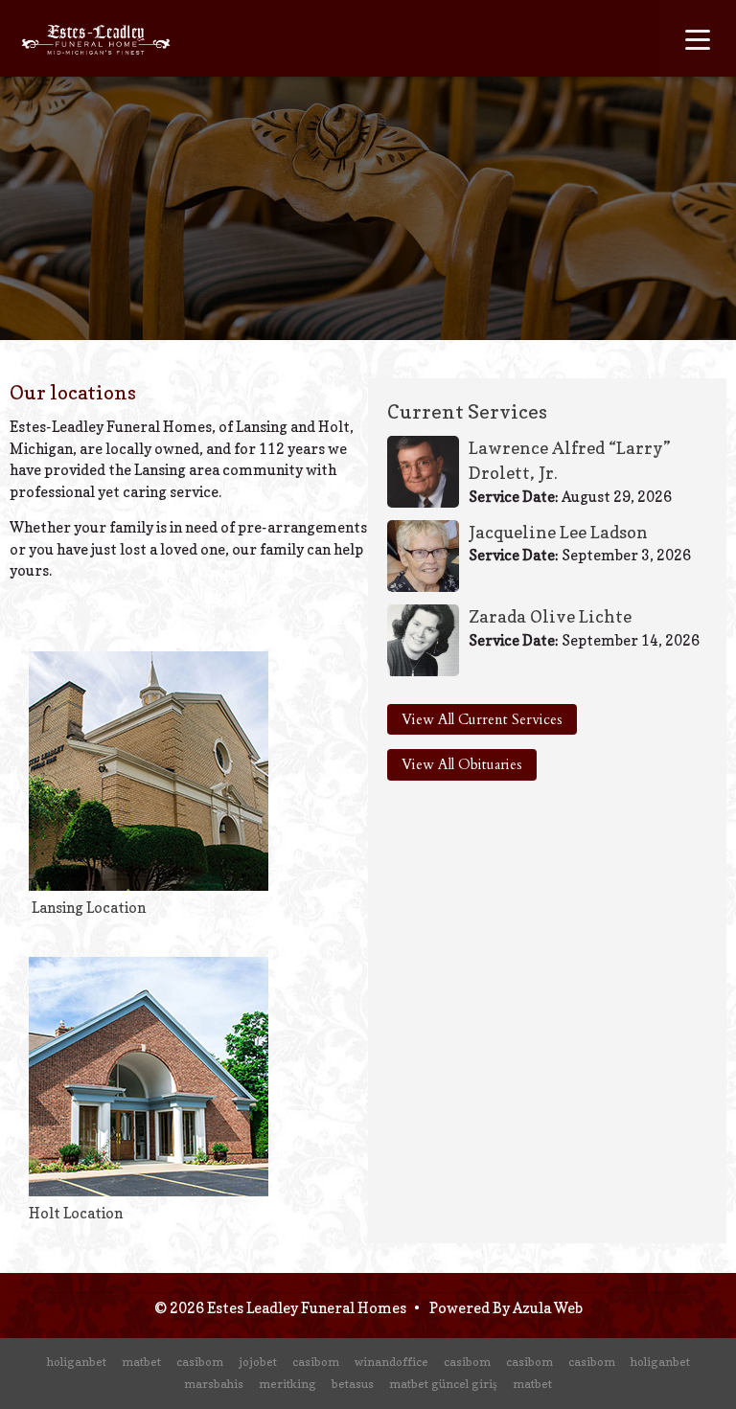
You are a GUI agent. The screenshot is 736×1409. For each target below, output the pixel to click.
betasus (353, 1383)
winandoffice (391, 1361)
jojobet (258, 1361)
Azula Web (548, 1308)
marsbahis (213, 1383)
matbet (141, 1361)
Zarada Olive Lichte (550, 616)
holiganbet (76, 1361)
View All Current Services (482, 719)
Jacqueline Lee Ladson (558, 532)
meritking (287, 1383)
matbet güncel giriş (443, 1383)
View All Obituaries (462, 764)
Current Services (467, 411)
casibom (199, 1361)
